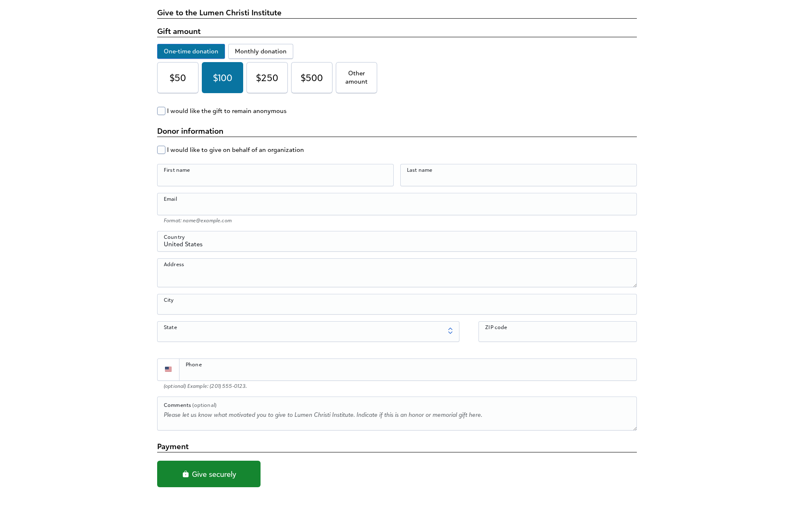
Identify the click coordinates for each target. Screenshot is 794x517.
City (169, 299)
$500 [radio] (312, 77)
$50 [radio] (178, 77)
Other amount (356, 77)
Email (170, 198)
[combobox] (397, 246)
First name (177, 169)
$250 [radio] (267, 77)
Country (174, 236)
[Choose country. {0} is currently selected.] (168, 369)
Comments (190, 405)
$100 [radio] (222, 77)
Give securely (213, 474)
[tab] (191, 51)
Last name (419, 169)
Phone (194, 364)
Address (174, 264)
